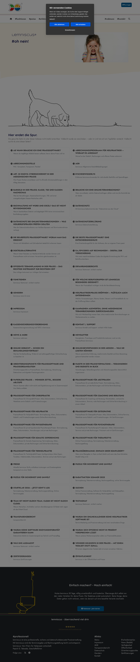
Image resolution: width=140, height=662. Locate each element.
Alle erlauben (80, 24)
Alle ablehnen (59, 24)
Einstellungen (70, 30)
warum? (52, 19)
